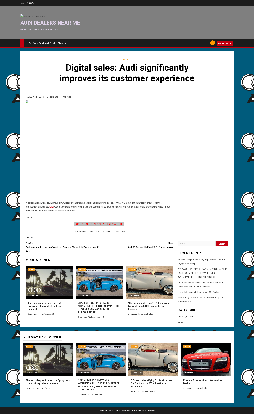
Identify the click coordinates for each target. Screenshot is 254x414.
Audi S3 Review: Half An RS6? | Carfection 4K (150, 245)
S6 (32, 237)
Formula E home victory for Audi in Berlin (198, 291)
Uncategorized (185, 316)
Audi (51, 206)
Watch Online (224, 43)
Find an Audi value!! (35, 97)
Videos (126, 60)
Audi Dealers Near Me (50, 23)
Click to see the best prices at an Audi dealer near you (99, 231)
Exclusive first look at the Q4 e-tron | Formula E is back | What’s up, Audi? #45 (62, 247)
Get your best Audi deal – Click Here (48, 43)
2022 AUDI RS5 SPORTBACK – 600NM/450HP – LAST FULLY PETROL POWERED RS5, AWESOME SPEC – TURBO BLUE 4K (98, 308)
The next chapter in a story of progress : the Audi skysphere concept (44, 306)
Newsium (136, 410)
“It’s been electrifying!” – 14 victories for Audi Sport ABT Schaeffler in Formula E (148, 306)
